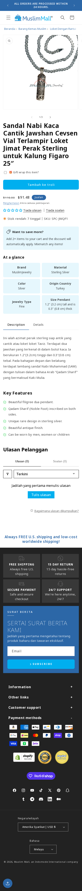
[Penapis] (7, 474)
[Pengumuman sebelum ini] (7, 5)
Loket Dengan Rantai (63, 29)
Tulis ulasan (41, 494)
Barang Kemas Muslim (32, 29)
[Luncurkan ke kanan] (50, 117)
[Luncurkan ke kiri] (31, 117)
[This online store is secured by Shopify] (24, 760)
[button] (8, 17)
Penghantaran (11, 203)
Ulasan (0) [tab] (22, 461)
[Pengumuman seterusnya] (74, 5)
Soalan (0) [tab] (60, 461)
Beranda (9, 29)
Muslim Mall (22, 861)
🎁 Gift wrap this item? (24, 172)
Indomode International (50, 861)
